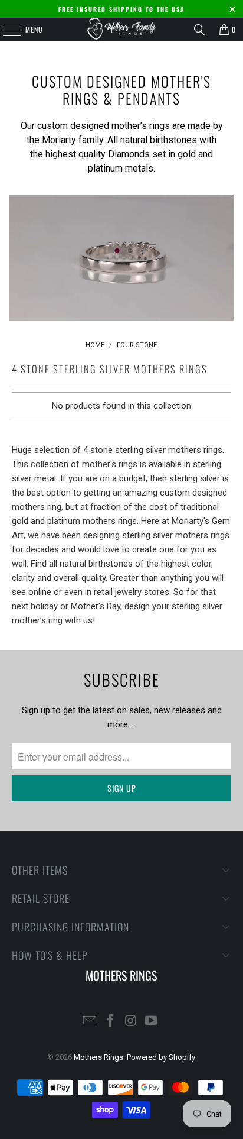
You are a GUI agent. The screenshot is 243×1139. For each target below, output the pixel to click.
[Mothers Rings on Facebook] (111, 1022)
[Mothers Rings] (121, 29)
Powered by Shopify (161, 1057)
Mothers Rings (98, 1057)
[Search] (199, 29)
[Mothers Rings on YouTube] (151, 1022)
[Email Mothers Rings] (90, 1022)
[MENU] (5, 29)
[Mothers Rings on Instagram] (131, 1022)
